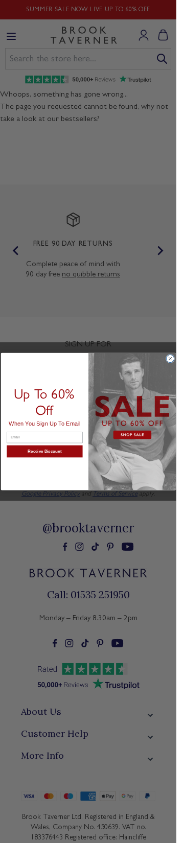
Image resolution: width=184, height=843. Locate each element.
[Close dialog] (170, 358)
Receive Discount (44, 451)
